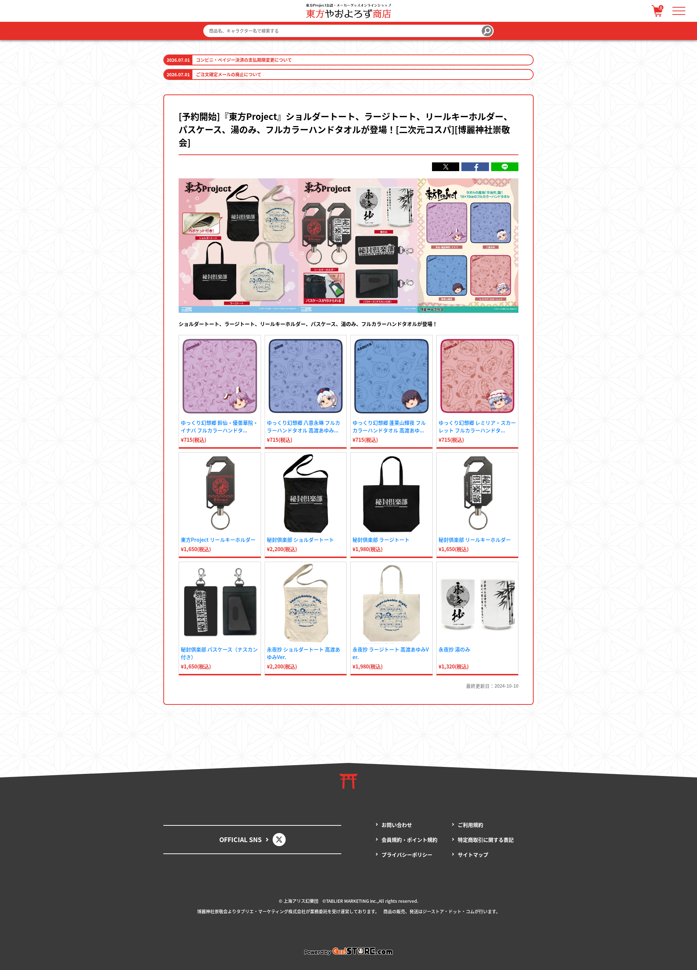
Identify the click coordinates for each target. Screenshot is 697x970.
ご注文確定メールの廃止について (228, 74)
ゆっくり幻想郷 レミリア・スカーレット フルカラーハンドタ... (477, 426)
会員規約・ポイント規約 (409, 839)
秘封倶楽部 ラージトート (380, 539)
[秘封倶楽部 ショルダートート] (306, 493)
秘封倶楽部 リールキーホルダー (475, 539)
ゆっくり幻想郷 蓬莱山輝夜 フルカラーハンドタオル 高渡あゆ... (389, 426)
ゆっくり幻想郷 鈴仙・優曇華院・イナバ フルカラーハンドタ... (219, 426)
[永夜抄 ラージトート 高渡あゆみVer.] (391, 603)
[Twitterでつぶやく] (445, 166)
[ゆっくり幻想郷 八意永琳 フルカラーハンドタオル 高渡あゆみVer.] (306, 376)
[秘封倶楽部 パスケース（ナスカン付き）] (220, 603)
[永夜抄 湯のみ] (477, 603)
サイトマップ (473, 854)
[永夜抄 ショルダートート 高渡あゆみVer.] (306, 603)
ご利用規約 (470, 824)
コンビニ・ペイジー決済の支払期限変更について (244, 60)
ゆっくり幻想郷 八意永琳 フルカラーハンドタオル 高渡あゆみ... (303, 426)
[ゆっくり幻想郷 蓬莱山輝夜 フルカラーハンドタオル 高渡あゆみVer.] (391, 376)
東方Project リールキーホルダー (218, 539)
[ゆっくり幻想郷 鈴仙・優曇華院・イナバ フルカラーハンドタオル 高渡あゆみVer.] (220, 376)
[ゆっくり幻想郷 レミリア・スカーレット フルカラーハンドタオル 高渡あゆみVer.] (477, 376)
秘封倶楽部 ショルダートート (300, 539)
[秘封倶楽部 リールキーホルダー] (477, 493)
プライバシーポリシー (407, 854)
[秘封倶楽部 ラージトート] (391, 493)
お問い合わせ (397, 824)
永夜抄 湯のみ (454, 649)
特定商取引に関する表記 (486, 839)
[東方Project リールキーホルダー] (220, 493)
